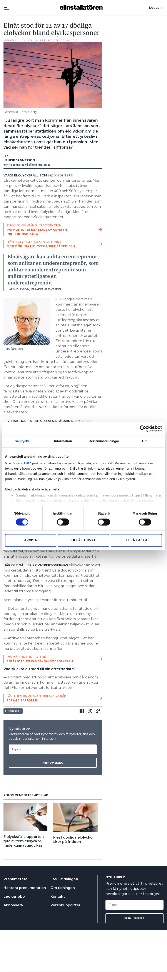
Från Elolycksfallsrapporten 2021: (41, 244)
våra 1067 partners (31, 463)
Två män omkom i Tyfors (40, 659)
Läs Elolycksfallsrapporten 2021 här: (37, 698)
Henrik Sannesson (19, 160)
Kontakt (57, 896)
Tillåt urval (83, 540)
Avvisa (30, 540)
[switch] (63, 522)
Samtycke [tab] (22, 441)
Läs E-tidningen (64, 879)
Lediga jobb (14, 896)
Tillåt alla (136, 540)
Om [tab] (144, 441)
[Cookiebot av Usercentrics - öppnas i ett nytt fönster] (143, 428)
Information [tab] (63, 441)
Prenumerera (15, 879)
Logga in (156, 8)
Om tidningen (62, 888)
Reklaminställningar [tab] (104, 441)
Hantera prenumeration (24, 888)
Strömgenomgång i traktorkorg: (37, 229)
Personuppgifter (65, 905)
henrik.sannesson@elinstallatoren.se (27, 164)
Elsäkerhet (13, 711)
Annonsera (13, 905)
